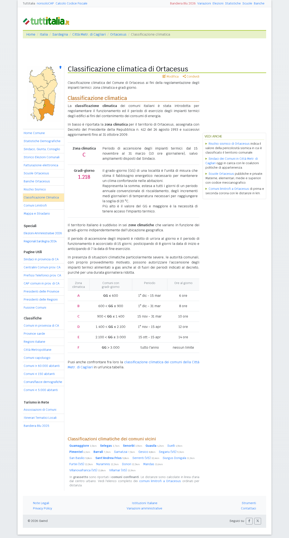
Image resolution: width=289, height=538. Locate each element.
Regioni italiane (34, 342)
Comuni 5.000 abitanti (41, 390)
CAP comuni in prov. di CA (41, 283)
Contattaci (248, 508)
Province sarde (34, 334)
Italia (44, 34)
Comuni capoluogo (37, 358)
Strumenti (249, 503)
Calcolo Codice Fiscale (71, 3)
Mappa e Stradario (37, 213)
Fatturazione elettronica (41, 165)
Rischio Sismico (35, 189)
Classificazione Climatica (41, 197)
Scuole (247, 3)
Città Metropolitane (37, 350)
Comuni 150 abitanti (39, 374)
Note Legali (41, 503)
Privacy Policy (42, 508)
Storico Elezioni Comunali (41, 157)
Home (30, 34)
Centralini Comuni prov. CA (42, 267)
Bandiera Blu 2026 (183, 3)
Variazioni (204, 3)
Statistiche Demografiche (42, 141)
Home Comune (34, 133)
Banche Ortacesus (37, 181)
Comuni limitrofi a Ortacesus (229, 189)
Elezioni (218, 3)
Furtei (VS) (81, 464)
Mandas (153, 464)
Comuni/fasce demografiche (43, 382)
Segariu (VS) (171, 452)
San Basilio (80, 458)
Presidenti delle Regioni (41, 299)
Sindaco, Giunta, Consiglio (42, 149)
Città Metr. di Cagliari (89, 34)
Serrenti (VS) (145, 458)
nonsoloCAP (45, 3)
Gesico (147, 452)
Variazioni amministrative (144, 508)
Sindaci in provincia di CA (41, 259)
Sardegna (60, 34)
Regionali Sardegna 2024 (40, 241)
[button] (249, 521)
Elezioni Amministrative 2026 (43, 233)
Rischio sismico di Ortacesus (229, 144)
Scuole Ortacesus (36, 173)
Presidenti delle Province (41, 291)
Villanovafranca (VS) (87, 470)
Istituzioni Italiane (144, 503)
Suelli (174, 446)
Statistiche (233, 3)
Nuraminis (107, 464)
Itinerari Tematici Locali (40, 418)
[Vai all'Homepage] (48, 20)
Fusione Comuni (35, 307)
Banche (259, 3)
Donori (131, 464)
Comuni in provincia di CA (41, 325)
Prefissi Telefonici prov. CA (42, 275)
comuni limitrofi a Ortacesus (160, 481)
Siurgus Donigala (179, 458)
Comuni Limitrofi (35, 205)
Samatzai (124, 452)
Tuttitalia (29, 3)
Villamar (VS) (122, 470)
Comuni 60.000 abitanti (42, 366)
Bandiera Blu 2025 (36, 426)
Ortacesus (118, 34)
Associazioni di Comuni (40, 410)
